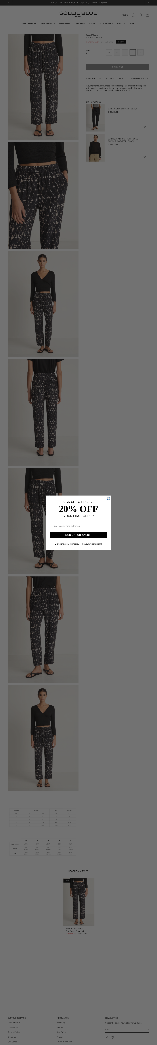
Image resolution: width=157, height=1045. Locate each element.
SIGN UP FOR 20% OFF (78, 535)
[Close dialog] (108, 498)
